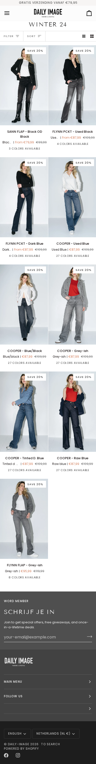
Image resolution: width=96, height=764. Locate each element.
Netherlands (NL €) (53, 733)
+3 (43, 578)
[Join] (88, 636)
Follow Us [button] (13, 696)
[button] (48, 709)
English (15, 733)
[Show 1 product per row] (84, 36)
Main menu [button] (13, 681)
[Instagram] (18, 755)
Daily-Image (18, 744)
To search (50, 744)
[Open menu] (11, 13)
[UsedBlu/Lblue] (54, 257)
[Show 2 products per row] (92, 36)
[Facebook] (6, 755)
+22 (44, 364)
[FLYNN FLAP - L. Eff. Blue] (5, 578)
